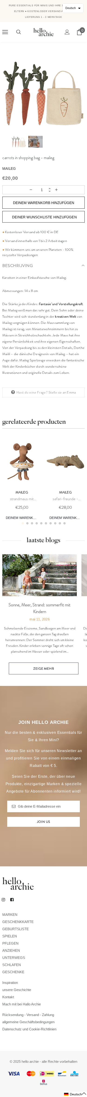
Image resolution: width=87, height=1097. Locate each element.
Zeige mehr (43, 668)
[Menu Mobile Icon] (5, 32)
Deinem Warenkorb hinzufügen (23, 518)
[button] (75, 1094)
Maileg (9, 168)
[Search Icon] (18, 32)
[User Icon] (67, 32)
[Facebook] (12, 899)
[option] (43, 93)
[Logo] (43, 32)
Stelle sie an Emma (62, 392)
